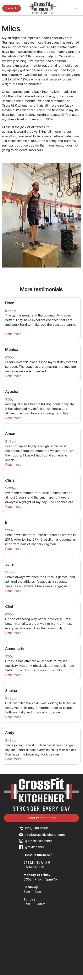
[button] (76, 9)
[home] (41, 8)
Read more (13, 334)
